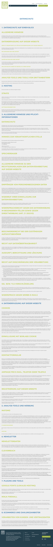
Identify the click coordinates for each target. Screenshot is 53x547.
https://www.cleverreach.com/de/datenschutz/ (32, 478)
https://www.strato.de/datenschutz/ (30, 99)
